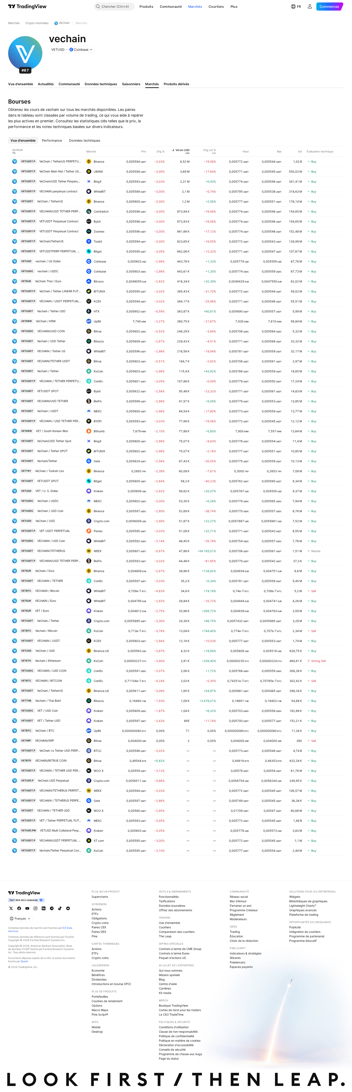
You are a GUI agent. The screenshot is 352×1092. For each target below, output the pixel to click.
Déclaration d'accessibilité (176, 1045)
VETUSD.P (27, 780)
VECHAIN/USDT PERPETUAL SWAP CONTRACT (60, 840)
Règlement (237, 914)
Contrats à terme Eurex (174, 953)
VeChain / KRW (46, 321)
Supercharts (100, 896)
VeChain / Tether (48, 620)
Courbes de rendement (107, 1001)
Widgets (294, 896)
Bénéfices (98, 975)
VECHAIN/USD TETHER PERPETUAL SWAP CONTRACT (60, 211)
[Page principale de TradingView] (27, 6)
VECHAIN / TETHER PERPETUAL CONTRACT (60, 381)
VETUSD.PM (28, 830)
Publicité (295, 927)
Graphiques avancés (303, 910)
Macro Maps (100, 1010)
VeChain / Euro (44, 570)
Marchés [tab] (152, 84)
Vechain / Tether (48, 371)
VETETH (26, 660)
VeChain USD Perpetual (53, 780)
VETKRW (26, 321)
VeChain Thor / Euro (48, 281)
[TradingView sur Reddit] (68, 908)
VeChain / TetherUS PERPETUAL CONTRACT (60, 161)
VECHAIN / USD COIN (51, 670)
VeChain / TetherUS (50, 201)
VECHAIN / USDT (48, 640)
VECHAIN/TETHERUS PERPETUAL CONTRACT (60, 790)
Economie (98, 970)
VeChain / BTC (44, 730)
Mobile (96, 1027)
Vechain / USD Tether (51, 341)
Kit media (165, 993)
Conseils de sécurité (172, 1049)
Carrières (165, 988)
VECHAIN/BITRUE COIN (51, 760)
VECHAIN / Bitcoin (47, 590)
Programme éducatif (303, 940)
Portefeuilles (100, 996)
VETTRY (26, 470)
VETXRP (26, 740)
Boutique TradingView (173, 1005)
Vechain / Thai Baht (48, 700)
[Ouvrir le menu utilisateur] (310, 6)
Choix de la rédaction (244, 940)
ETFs (95, 914)
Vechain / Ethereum (48, 660)
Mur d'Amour (238, 901)
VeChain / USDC (48, 501)
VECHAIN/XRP (44, 740)
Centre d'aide (168, 984)
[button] (156, 6)
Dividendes (99, 979)
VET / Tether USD (48, 720)
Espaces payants (241, 966)
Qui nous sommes (170, 970)
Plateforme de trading (303, 914)
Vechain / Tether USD (51, 311)
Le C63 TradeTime (171, 1014)
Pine (94, 936)
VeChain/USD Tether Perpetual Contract (60, 181)
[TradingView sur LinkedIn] (43, 908)
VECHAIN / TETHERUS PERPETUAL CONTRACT (60, 800)
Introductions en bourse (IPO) (111, 984)
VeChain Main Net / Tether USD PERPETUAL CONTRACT (60, 171)
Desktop (97, 1031)
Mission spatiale (169, 975)
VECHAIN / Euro (45, 600)
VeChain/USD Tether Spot (54, 441)
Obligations (99, 918)
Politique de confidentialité (176, 1036)
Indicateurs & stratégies (245, 953)
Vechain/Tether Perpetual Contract (60, 850)
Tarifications (167, 901)
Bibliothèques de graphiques (308, 901)
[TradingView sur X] (11, 908)
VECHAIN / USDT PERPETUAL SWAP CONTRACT (60, 301)
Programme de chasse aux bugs (180, 1054)
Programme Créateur (244, 910)
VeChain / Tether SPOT (52, 451)
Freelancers (237, 962)
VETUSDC (27, 271)
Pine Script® (100, 1014)
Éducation (236, 936)
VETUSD (26, 261)
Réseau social (239, 896)
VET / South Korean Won (52, 431)
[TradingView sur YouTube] (27, 908)
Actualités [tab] (46, 84)
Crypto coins (100, 922)
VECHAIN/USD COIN (51, 331)
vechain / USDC (47, 271)
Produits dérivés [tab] (176, 84)
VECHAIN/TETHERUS (51, 551)
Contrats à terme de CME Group (180, 949)
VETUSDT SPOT (48, 391)
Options (97, 1005)
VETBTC (26, 590)
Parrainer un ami (240, 905)
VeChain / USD (45, 521)
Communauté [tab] (69, 84)
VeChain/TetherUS (51, 241)
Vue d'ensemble (169, 922)
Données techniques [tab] (101, 84)
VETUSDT (27, 201)
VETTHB (26, 700)
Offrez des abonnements (175, 910)
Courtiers (216, 6)
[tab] (23, 140)
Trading (235, 931)
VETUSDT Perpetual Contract (58, 221)
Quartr (24, 961)
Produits (146, 6)
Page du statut (169, 1058)
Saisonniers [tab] (131, 84)
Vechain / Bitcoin (46, 630)
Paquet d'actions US (172, 958)
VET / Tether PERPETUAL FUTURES (60, 820)
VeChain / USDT (47, 411)
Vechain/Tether (47, 461)
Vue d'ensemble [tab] (20, 84)
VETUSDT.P (28, 161)
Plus (234, 6)
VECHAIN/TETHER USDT (53, 361)
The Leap (165, 936)
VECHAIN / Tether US (51, 351)
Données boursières (172, 905)
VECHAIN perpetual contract (58, 191)
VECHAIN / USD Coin (51, 541)
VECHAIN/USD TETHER (52, 401)
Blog (162, 979)
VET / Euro (42, 610)
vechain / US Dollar (48, 261)
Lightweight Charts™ (302, 905)
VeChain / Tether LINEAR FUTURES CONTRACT (60, 291)
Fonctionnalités (169, 896)
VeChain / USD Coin (50, 511)
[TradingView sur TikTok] (60, 908)
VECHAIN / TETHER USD (53, 810)
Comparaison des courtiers (177, 931)
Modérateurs (238, 919)
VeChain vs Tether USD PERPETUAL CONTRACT (60, 750)
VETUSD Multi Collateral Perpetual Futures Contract (60, 830)
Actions (96, 909)
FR (299, 6)
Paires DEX (99, 931)
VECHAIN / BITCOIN (48, 680)
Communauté (171, 6)
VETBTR (26, 760)
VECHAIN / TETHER (50, 580)
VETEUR (26, 281)
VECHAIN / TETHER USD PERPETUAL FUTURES (60, 770)
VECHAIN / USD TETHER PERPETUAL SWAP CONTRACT (60, 421)
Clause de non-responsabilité (178, 1031)
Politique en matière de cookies (179, 1040)
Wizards (235, 958)
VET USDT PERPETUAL (54, 531)
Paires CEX (99, 927)
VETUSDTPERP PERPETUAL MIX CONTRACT (60, 251)
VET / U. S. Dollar (46, 491)
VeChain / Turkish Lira (49, 471)
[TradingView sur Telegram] (52, 908)
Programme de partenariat (306, 936)
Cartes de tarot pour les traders (180, 1010)
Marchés (195, 6)
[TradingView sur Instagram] (35, 908)
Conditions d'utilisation (174, 1027)
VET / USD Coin (47, 710)
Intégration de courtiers (304, 931)
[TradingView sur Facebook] (19, 908)
